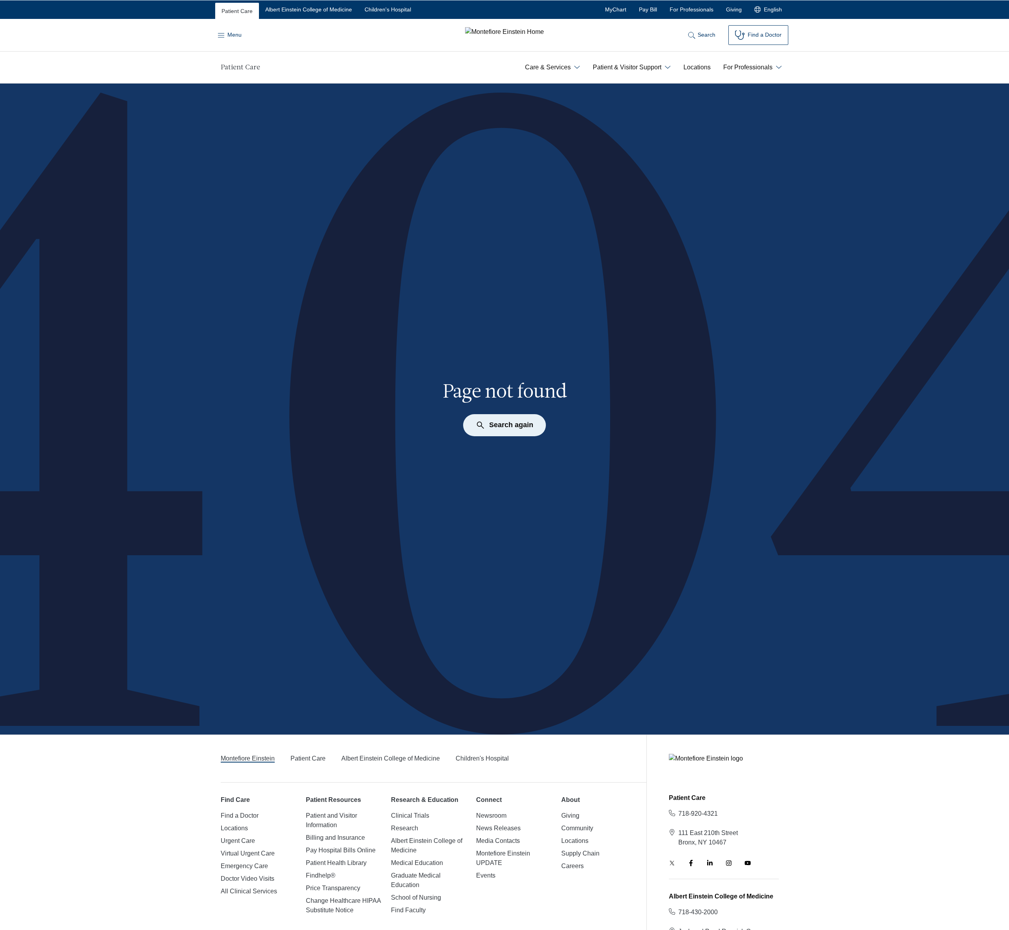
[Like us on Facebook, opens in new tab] (691, 863)
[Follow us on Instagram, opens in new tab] (729, 863)
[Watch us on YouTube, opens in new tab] (748, 863)
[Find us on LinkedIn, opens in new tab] (710, 863)
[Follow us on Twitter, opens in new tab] (672, 863)
